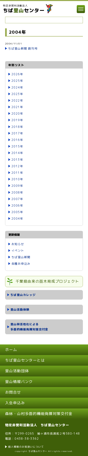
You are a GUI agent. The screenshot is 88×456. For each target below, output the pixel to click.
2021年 (17, 107)
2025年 (17, 81)
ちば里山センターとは (25, 360)
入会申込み (15, 402)
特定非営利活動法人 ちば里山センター (37, 425)
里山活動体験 (19, 309)
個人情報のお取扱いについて (26, 446)
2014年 (17, 153)
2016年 (17, 140)
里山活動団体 (17, 370)
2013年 (17, 160)
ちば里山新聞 (20, 257)
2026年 (17, 74)
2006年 (17, 205)
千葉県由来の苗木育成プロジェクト (47, 281)
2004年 (17, 218)
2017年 (17, 133)
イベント (17, 250)
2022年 (17, 100)
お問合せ (13, 392)
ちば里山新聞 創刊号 (23, 48)
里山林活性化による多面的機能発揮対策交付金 (29, 326)
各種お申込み (20, 264)
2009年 (17, 186)
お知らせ (17, 244)
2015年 (17, 146)
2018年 (17, 127)
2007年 (17, 199)
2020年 (17, 113)
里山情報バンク (19, 381)
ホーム (11, 349)
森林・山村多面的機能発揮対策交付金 (39, 413)
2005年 (17, 212)
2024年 (17, 87)
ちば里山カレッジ (23, 295)
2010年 (17, 179)
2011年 (17, 173)
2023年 (17, 94)
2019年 (17, 120)
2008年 (17, 192)
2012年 (17, 166)
